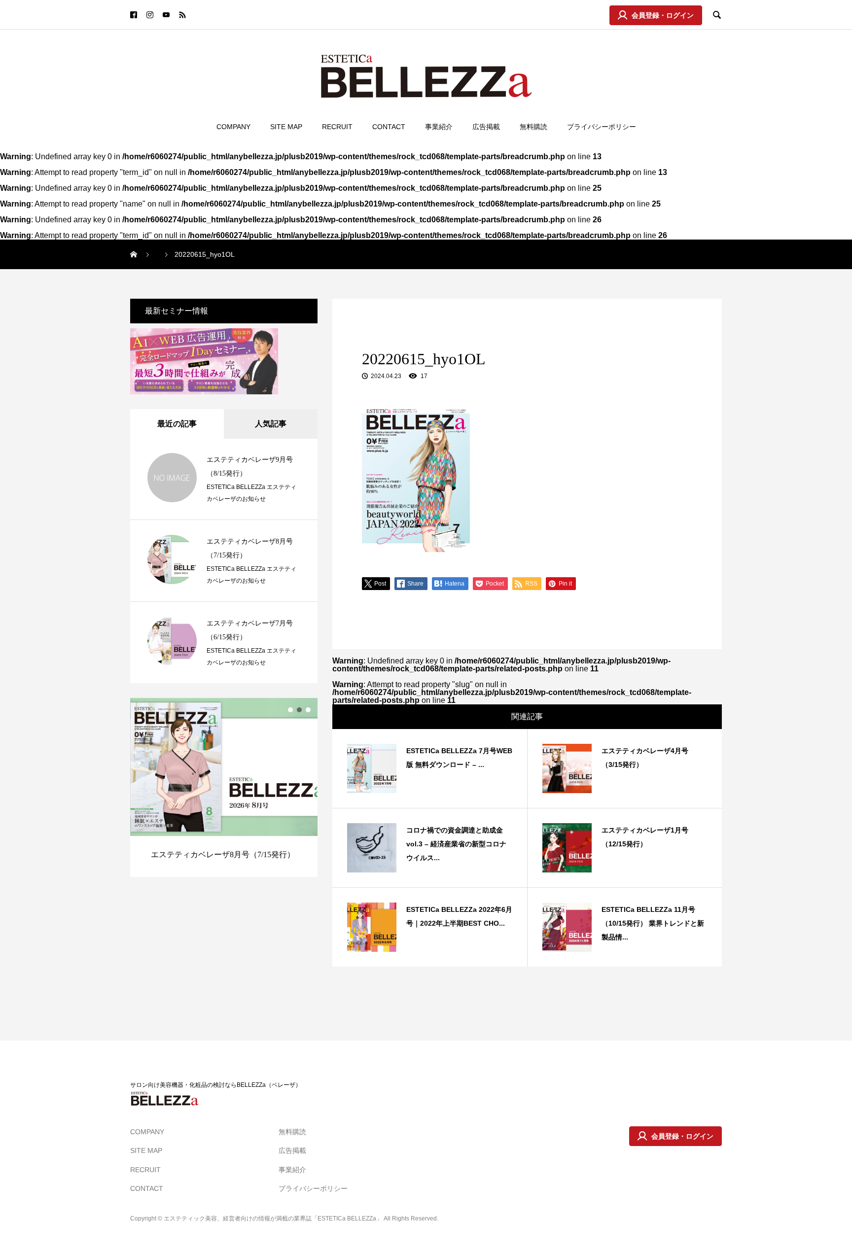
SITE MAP (286, 127)
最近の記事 (177, 423)
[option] (224, 787)
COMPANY (233, 127)
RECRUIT (337, 127)
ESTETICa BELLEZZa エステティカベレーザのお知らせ (251, 493)
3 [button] (308, 709)
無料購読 (533, 127)
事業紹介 (439, 127)
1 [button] (290, 709)
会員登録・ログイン (663, 15)
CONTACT (388, 127)
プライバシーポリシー (601, 127)
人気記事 (270, 423)
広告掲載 (486, 127)
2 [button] (299, 709)
